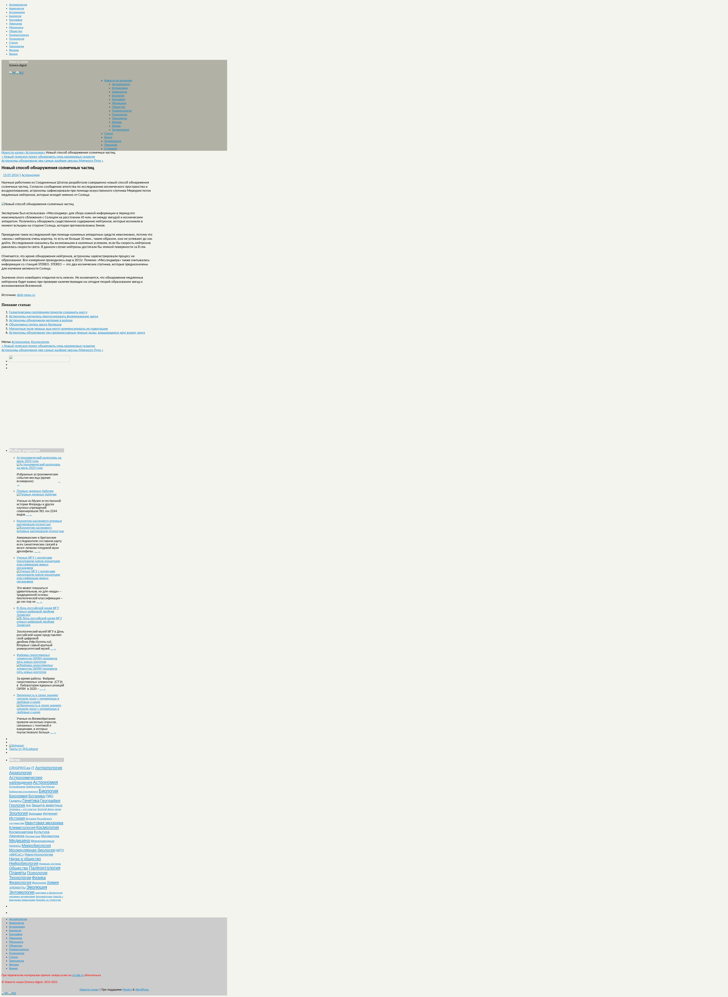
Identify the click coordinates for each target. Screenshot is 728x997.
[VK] (12, 73)
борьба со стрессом (48, 899)
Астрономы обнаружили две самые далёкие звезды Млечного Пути (52, 161)
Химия (13, 54)
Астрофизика (17, 786)
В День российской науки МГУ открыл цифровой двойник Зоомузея (38, 611)
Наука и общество (25, 859)
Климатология (22, 827)
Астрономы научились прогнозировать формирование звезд (53, 316)
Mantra (127, 989)
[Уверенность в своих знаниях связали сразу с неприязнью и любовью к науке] (40, 712)
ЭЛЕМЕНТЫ (17, 887)
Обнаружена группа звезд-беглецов (35, 325)
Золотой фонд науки (49, 809)
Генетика (30, 800)
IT (33, 768)
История (17, 818)
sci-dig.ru (78, 975)
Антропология (18, 4)
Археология (16, 8)
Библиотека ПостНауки (40, 786)
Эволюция (36, 887)
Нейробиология (23, 863)
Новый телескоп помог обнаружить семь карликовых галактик (48, 157)
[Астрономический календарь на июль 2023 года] (40, 468)
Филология (39, 882)
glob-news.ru (26, 295)
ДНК (28, 805)
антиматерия (27, 896)
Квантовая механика (44, 822)
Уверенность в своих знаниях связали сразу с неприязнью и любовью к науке (38, 699)
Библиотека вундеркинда (23, 791)
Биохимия (18, 796)
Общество (15, 31)
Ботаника (36, 796)
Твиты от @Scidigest (23, 749)
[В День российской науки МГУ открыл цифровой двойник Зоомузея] (40, 625)
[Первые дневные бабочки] (36, 494)
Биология (15, 16)
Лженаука (15, 23)
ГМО (49, 796)
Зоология (18, 813)
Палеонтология (19, 35)
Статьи (13, 42)
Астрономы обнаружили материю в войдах (41, 320)
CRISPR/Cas (20, 768)
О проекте (110, 148)
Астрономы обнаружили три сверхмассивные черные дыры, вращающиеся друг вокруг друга (77, 333)
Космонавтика (21, 832)
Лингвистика (32, 836)
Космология (40, 342)
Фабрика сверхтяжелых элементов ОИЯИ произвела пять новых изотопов (37, 658)
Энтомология (120, 129)
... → (29, 514)
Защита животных (47, 805)
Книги (108, 137)
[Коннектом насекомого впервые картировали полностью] (40, 531)
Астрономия (17, 12)
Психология (16, 39)
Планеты (17, 872)
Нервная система (50, 863)
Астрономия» (36, 153)
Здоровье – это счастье (23, 809)
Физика (14, 50)
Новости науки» (14, 153)
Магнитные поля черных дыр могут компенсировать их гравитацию (58, 329)
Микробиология (36, 845)
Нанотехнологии (39, 854)
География (15, 20)
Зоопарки (35, 814)
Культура (41, 832)
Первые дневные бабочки (35, 491)
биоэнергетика (44, 896)
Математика (50, 836)
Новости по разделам (118, 80)
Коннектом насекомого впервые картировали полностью (39, 522)
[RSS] (20, 73)
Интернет (50, 814)
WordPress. (142, 989)
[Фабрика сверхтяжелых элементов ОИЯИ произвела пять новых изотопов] (40, 672)
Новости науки (18, 61)
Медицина (16, 27)
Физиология (20, 882)
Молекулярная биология (32, 850)
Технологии (16, 46)
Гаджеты (15, 801)
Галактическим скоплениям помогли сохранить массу (48, 312)
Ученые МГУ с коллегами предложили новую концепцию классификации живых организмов (38, 563)
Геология (17, 805)
